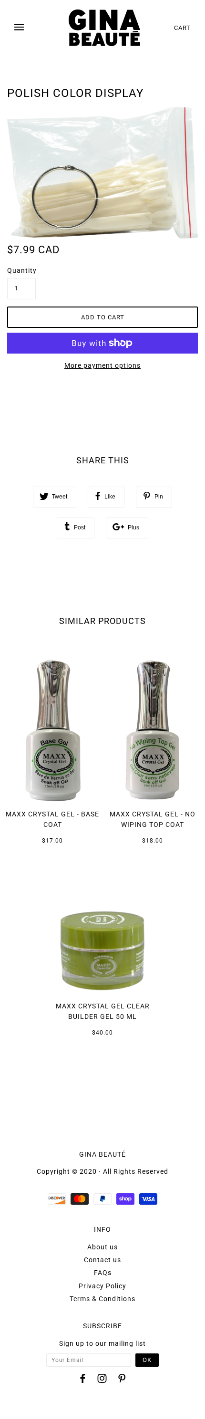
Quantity (21, 270)
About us (102, 1247)
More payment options (102, 365)
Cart (182, 27)
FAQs (103, 1272)
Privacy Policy (102, 1286)
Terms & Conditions (102, 1299)
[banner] (104, 28)
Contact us (102, 1260)
